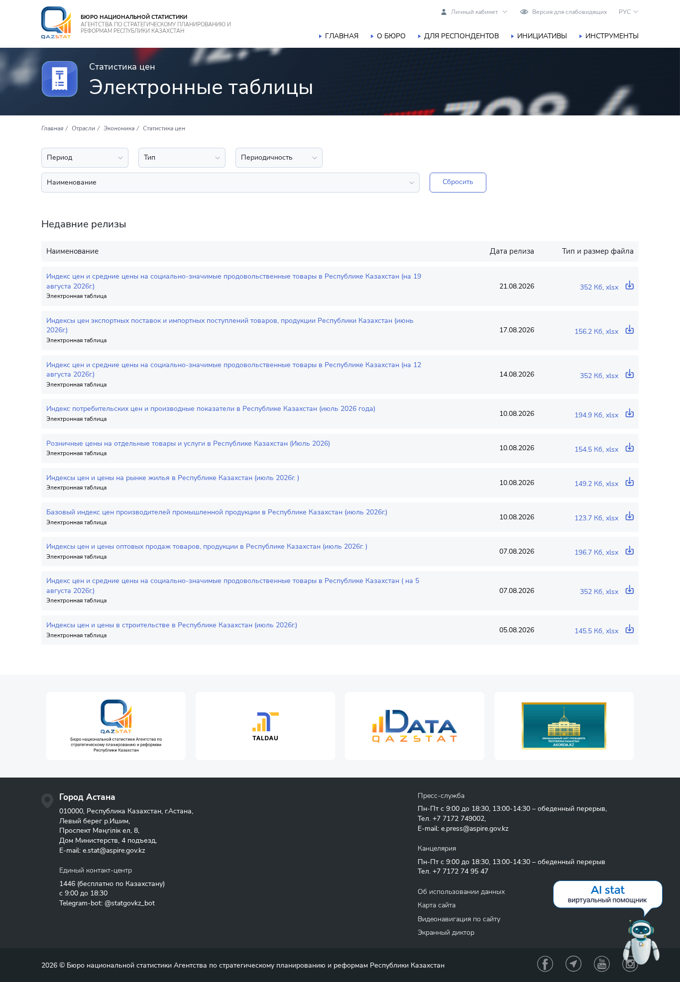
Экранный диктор (446, 932)
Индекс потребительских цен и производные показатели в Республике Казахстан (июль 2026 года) (210, 408)
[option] (116, 726)
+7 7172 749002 (458, 818)
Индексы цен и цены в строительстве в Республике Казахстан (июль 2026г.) (171, 625)
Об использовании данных (461, 891)
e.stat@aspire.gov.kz (114, 850)
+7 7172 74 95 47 (460, 871)
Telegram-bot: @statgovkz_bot (107, 903)
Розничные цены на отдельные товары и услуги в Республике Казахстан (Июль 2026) (188, 443)
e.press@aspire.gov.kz (474, 828)
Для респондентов (461, 36)
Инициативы (542, 36)
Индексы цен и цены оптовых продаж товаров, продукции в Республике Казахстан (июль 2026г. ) (206, 546)
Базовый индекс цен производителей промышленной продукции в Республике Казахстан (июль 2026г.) (216, 512)
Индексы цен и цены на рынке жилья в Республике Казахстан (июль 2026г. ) (172, 478)
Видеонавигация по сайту (459, 919)
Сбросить (458, 182)
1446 (67, 883)
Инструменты (612, 36)
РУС (625, 12)
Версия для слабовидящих (569, 12)
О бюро (391, 36)
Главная (341, 36)
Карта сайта (436, 905)
